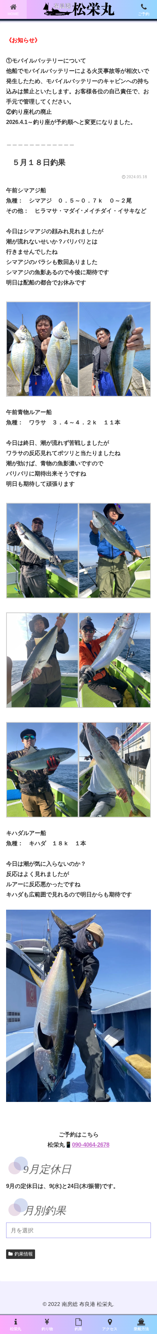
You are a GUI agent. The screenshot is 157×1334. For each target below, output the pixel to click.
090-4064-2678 (90, 1144)
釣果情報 (23, 1254)
